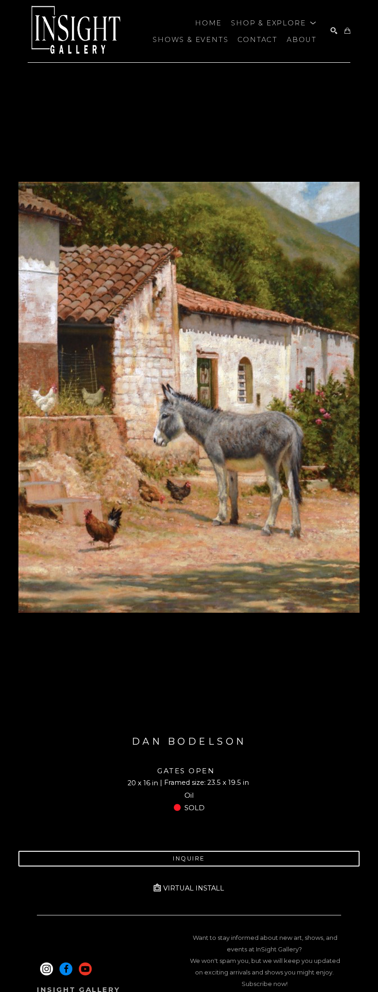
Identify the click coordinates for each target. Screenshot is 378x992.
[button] (274, 23)
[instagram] (46, 968)
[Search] (334, 31)
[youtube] (85, 968)
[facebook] (65, 968)
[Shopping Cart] (347, 31)
